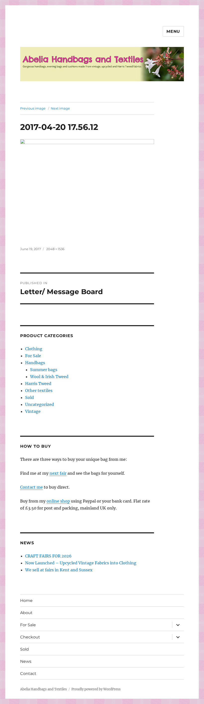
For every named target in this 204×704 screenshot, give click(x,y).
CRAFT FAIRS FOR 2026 (48, 555)
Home (26, 600)
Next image (60, 108)
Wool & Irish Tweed (49, 376)
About (26, 612)
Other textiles (38, 390)
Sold (29, 397)
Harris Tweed (38, 383)
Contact (28, 673)
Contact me (31, 487)
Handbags (35, 362)
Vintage (33, 411)
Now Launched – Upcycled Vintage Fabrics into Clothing (80, 562)
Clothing (33, 348)
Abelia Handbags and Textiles (43, 689)
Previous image (33, 108)
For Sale (33, 355)
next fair (58, 473)
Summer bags (43, 369)
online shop (58, 501)
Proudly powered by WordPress (96, 689)
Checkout (30, 637)
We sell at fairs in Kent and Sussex (59, 569)
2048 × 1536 (55, 249)
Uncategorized (39, 404)
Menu (173, 31)
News (25, 661)
